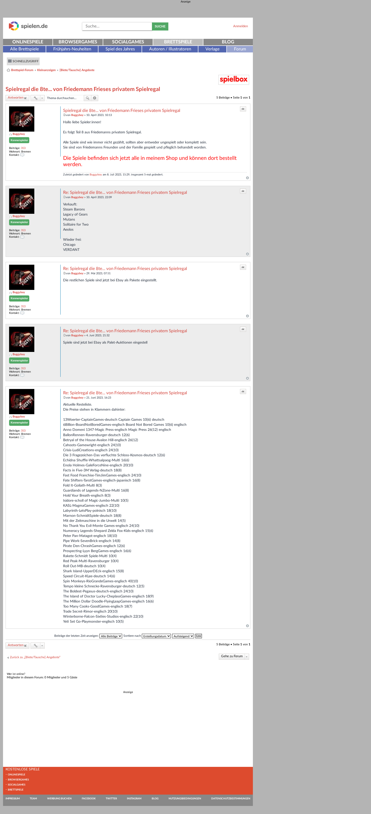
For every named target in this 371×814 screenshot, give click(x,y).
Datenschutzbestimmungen (230, 798)
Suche (160, 26)
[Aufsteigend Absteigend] (183, 635)
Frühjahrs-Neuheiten (72, 49)
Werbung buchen (59, 798)
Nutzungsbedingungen (185, 798)
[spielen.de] (28, 29)
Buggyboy (19, 134)
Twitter (111, 798)
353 (23, 148)
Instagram (134, 798)
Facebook (89, 798)
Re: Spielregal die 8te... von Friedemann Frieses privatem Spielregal (125, 193)
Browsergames (78, 42)
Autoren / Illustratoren (170, 49)
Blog (228, 42)
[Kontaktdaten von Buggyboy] (22, 155)
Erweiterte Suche (94, 98)
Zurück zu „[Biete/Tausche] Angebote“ (35, 657)
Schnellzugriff (26, 61)
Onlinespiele (27, 42)
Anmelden (240, 26)
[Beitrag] (64, 115)
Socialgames (128, 42)
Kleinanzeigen (46, 70)
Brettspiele (178, 42)
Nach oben (247, 178)
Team (33, 798)
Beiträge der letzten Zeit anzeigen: (76, 635)
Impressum (13, 798)
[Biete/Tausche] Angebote (77, 70)
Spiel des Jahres (120, 49)
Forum (240, 49)
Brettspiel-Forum (22, 70)
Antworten (15, 97)
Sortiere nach (132, 635)
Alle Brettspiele (24, 49)
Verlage (212, 49)
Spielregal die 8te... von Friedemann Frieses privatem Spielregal (83, 89)
